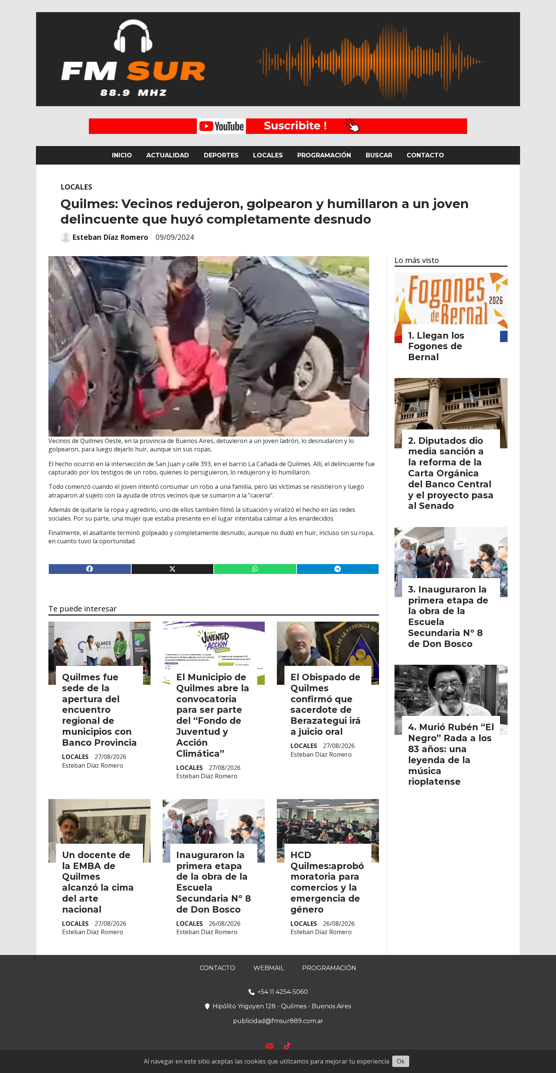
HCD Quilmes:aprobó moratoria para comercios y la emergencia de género (327, 882)
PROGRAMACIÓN (324, 155)
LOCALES (268, 155)
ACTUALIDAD (167, 155)
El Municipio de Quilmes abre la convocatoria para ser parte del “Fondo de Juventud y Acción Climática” (212, 715)
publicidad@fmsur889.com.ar (278, 1021)
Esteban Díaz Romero (110, 237)
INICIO (122, 155)
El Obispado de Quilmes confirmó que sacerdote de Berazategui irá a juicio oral (325, 704)
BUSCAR (379, 155)
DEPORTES (221, 155)
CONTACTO (425, 155)
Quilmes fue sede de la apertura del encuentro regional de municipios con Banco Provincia (99, 710)
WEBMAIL (268, 968)
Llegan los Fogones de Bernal (436, 346)
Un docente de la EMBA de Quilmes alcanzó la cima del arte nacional (98, 882)
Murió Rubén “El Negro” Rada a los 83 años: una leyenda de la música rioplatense (451, 754)
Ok (401, 1061)
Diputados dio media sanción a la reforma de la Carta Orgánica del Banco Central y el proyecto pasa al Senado (451, 473)
